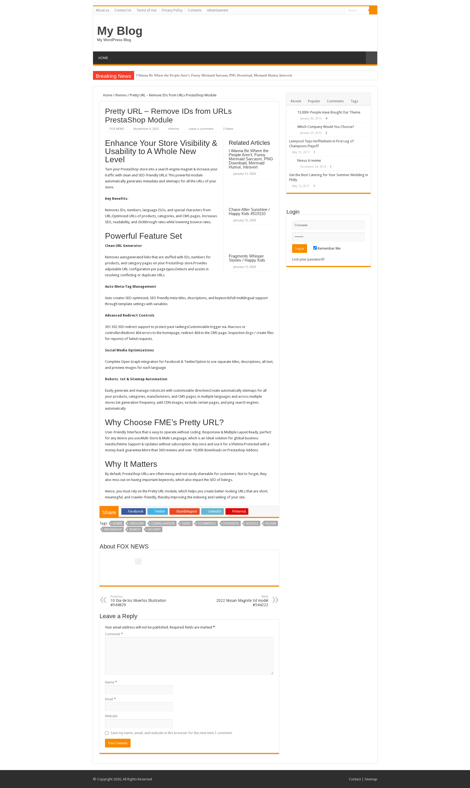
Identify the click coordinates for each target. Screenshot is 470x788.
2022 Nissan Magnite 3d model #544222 (242, 601)
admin (117, 523)
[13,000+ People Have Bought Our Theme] (292, 112)
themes (121, 95)
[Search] (373, 10)
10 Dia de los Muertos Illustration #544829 (138, 601)
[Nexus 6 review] (292, 161)
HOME (103, 58)
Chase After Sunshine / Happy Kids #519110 (249, 211)
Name (111, 682)
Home (107, 95)
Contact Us (123, 10)
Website (111, 716)
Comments (335, 101)
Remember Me (329, 248)
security (154, 529)
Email (110, 699)
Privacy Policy (172, 10)
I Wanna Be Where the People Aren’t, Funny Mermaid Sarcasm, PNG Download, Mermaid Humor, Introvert (214, 75)
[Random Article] (371, 57)
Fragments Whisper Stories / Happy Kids (247, 258)
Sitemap (370, 779)
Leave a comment (201, 129)
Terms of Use (146, 10)
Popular (314, 101)
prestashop (113, 529)
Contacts (195, 10)
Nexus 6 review (309, 160)
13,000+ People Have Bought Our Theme (328, 112)
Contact (355, 779)
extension (231, 523)
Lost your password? (308, 259)
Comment (114, 634)
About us (102, 10)
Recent (296, 101)
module (252, 523)
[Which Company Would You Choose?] (292, 127)
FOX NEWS (117, 129)
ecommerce (207, 523)
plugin (271, 523)
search (134, 529)
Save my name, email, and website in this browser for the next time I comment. (171, 733)
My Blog (120, 30)
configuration (163, 523)
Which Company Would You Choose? (325, 127)
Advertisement (217, 10)
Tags (354, 101)
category (136, 523)
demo (186, 523)
